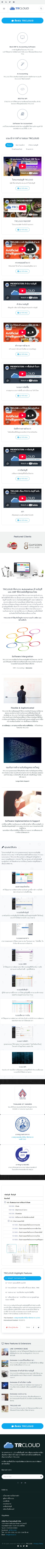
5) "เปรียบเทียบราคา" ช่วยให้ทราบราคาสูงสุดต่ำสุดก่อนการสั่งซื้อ (22, 1298)
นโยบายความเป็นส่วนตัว (11, 1496)
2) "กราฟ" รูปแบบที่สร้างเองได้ (15, 1283)
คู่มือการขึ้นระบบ (8, 1498)
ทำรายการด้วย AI (22, 345)
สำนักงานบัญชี (33, 145)
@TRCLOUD (13, 1530)
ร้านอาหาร (29, 149)
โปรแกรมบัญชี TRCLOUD (22, 180)
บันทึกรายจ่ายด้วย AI (22, 429)
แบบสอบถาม (7, 1504)
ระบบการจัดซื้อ (22, 387)
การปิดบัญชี (22, 470)
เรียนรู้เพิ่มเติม (13, 1327)
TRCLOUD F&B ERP (22, 221)
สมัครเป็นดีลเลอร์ (8, 1509)
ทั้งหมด (9, 145)
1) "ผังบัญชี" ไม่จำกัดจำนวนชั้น (15, 1278)
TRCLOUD (29, 1543)
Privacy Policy (38, 1543)
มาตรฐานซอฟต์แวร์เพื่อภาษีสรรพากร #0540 (27, 1318)
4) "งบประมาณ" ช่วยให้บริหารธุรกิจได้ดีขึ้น (19, 1292)
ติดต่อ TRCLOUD (23, 20)
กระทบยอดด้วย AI (22, 263)
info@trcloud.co (11, 1534)
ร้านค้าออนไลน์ (17, 149)
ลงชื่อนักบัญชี (7, 1506)
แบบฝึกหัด (6, 1501)
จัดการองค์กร (20, 145)
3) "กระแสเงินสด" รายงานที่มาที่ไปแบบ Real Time (22, 1288)
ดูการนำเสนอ (23, 188)
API (22, 512)
